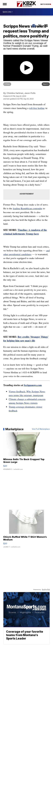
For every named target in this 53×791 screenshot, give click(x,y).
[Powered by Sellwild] (46, 590)
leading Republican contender (27, 208)
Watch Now (45, 4)
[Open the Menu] (4, 4)
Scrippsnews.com (33, 385)
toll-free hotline (37, 108)
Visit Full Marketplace (41, 429)
